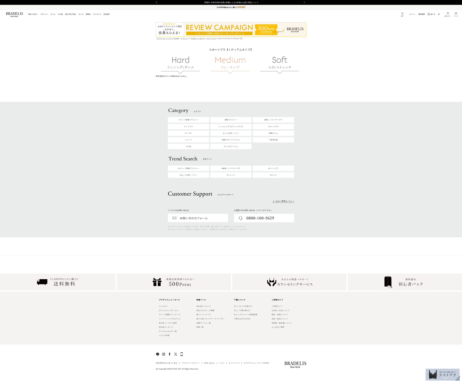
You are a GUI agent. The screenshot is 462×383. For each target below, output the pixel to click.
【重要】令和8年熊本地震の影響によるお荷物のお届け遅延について (231, 2)
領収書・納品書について (282, 323)
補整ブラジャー (231, 120)
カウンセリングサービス (169, 310)
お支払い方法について (281, 310)
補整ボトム (273, 133)
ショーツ (188, 140)
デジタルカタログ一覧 (168, 331)
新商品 (88, 14)
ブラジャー (44, 14)
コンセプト (163, 306)
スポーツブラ (211, 38)
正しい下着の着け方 (242, 310)
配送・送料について (280, 314)
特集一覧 (200, 327)
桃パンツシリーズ (203, 314)
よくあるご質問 (278, 327)
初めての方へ (33, 14)
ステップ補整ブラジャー (188, 120)
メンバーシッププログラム (169, 319)
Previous (156, 2)
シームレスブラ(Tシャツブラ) (231, 126)
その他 (60, 14)
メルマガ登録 (164, 335)
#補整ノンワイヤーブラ (231, 168)
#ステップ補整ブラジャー (188, 168)
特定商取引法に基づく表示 (166, 363)
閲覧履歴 (421, 14)
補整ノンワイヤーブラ (273, 120)
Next (305, 2)
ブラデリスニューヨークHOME (256, 363)
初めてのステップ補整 (205, 310)
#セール (273, 175)
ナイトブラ (188, 126)
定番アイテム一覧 (203, 323)
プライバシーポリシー (191, 363)
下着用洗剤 (273, 140)
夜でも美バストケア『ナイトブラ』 (210, 319)
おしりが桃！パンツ (231, 133)
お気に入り (447, 16)
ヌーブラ (188, 133)
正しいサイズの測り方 (243, 306)
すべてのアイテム (231, 146)
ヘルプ (221, 363)
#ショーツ (231, 175)
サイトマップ (234, 363)
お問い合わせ (209, 363)
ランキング (97, 14)
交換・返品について (280, 319)
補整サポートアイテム (231, 140)
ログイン (412, 14)
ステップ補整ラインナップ (169, 314)
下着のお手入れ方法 (242, 319)
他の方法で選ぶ (70, 14)
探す (402, 16)
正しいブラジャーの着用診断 (245, 314)
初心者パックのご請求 (168, 323)
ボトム (53, 14)
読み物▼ (107, 14)
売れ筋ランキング (166, 327)
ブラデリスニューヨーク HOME (167, 38)
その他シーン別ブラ (198, 38)
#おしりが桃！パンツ (188, 175)
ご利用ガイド (277, 306)
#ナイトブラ (273, 168)
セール (81, 14)
